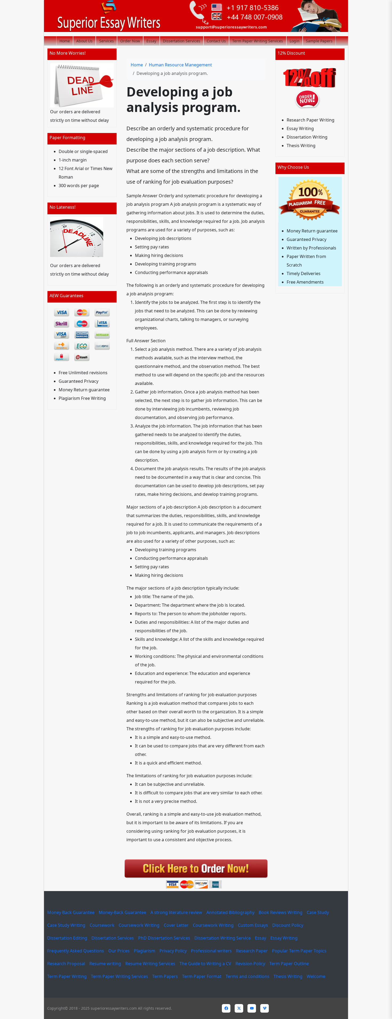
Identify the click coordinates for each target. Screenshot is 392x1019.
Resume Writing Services (150, 963)
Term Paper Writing (67, 976)
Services (106, 40)
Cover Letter (176, 925)
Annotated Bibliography (230, 912)
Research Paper (252, 951)
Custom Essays (253, 925)
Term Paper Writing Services (257, 40)
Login (294, 40)
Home (64, 40)
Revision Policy (250, 963)
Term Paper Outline (289, 963)
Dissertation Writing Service (222, 938)
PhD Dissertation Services (164, 938)
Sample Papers (319, 40)
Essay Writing (284, 938)
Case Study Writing (66, 925)
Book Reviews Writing (280, 912)
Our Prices (119, 951)
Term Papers (165, 976)
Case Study (318, 912)
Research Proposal (66, 963)
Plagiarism (144, 951)
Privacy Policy (173, 951)
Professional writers (211, 951)
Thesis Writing (288, 976)
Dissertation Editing (67, 938)
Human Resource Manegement (180, 65)
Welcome (316, 976)
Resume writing (105, 963)
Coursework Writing (139, 925)
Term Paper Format (201, 976)
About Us (84, 40)
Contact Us (216, 40)
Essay (151, 40)
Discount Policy (287, 925)
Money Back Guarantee (70, 912)
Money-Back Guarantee (122, 912)
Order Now (130, 40)
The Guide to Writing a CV (205, 963)
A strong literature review (176, 912)
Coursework (102, 925)
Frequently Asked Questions (75, 951)
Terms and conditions (247, 976)
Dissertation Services (181, 40)
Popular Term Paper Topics (299, 951)
